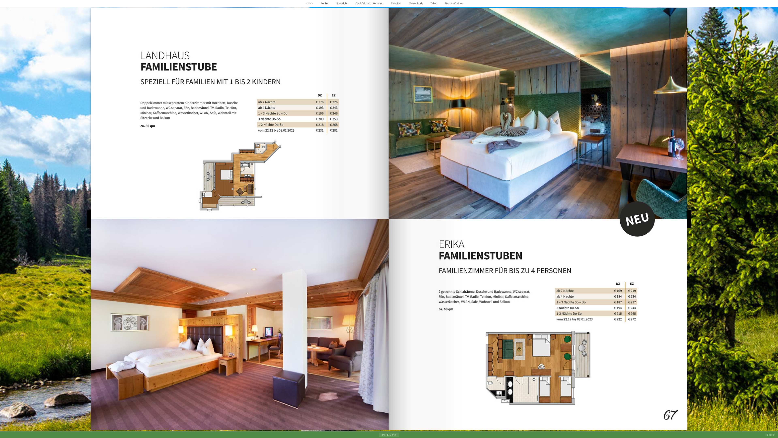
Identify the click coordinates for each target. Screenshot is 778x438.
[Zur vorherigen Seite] (375, 435)
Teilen (434, 3)
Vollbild (769, 434)
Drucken (396, 3)
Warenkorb (416, 3)
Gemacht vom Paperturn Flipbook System (776, 411)
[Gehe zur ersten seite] (369, 435)
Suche (324, 3)
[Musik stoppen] (471, 3)
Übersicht (342, 3)
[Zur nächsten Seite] (402, 435)
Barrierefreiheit (454, 3)
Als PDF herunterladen (369, 3)
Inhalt (309, 3)
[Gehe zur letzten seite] (409, 435)
